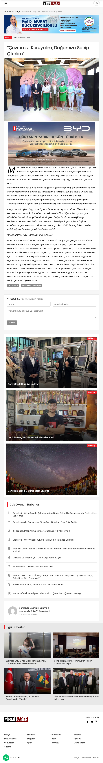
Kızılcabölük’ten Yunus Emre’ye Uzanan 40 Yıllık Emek (39, 531)
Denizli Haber (13, 285)
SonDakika (9, 742)
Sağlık (53, 738)
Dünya (8, 38)
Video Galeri (79, 742)
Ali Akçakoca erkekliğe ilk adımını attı (30, 566)
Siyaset (77, 738)
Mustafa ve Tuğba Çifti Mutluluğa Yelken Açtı (34, 557)
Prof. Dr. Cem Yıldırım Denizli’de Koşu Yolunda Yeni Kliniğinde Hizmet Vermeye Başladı (51, 549)
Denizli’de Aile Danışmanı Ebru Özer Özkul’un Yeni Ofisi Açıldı (42, 522)
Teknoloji (91, 339)
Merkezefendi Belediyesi (31, 285)
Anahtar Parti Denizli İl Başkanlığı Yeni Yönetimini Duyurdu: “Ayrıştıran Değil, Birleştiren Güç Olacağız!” (50, 576)
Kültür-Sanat (10, 738)
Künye (76, 758)
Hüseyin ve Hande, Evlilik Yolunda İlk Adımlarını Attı (37, 584)
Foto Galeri (56, 734)
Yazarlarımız (86, 758)
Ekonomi (31, 734)
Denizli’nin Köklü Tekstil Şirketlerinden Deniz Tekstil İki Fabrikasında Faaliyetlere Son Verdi (52, 514)
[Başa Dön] (98, 758)
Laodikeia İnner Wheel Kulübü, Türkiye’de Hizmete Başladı (41, 540)
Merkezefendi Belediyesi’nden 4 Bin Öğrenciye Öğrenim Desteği (44, 593)
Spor (29, 742)
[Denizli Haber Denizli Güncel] (51, 4)
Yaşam (7, 746)
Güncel (77, 734)
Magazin (31, 738)
